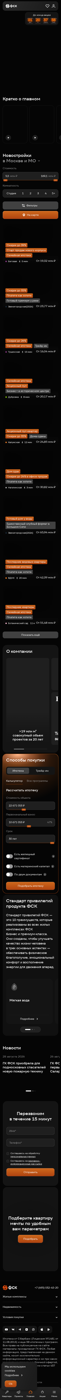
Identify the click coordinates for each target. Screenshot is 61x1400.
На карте (33, 215)
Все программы (37, 781)
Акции (42, 1396)
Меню (54, 1396)
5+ (53, 193)
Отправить (30, 1172)
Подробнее (27, 1018)
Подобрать (30, 1239)
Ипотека (18, 770)
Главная (30, 1396)
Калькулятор (14, 781)
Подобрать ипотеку (30, 886)
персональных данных (23, 1156)
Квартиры (7, 1396)
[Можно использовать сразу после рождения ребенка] (52, 866)
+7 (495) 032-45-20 (46, 1287)
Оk (11, 1384)
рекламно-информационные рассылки (26, 1162)
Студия (11, 193)
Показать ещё (30, 635)
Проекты (18, 1396)
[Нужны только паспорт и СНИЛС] (45, 874)
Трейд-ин (42, 770)
